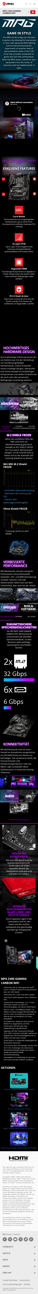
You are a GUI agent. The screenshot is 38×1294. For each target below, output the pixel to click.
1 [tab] (13, 969)
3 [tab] (19, 969)
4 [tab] (22, 969)
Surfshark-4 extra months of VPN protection (19, 1089)
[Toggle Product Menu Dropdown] (28, 12)
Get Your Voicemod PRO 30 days (19, 1109)
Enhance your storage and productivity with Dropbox (19, 1148)
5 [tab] (25, 969)
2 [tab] (16, 969)
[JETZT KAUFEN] (32, 12)
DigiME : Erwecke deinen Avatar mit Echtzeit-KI (19, 1128)
